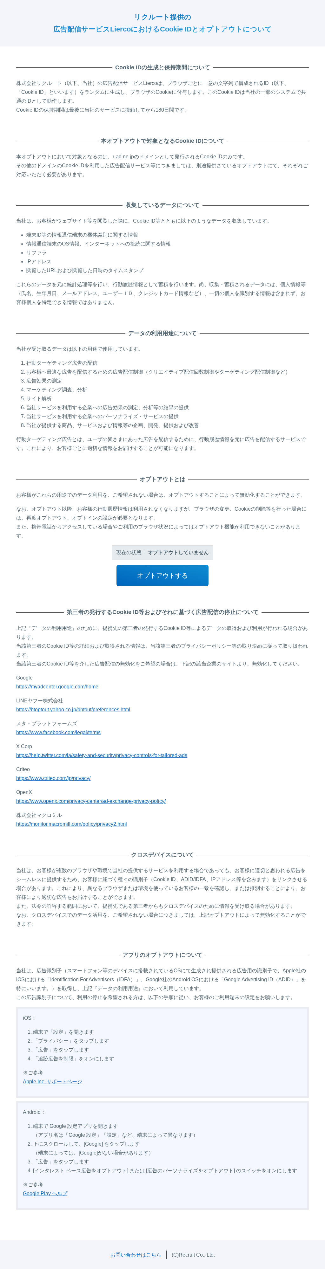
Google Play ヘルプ (45, 1193)
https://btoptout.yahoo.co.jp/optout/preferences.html (73, 709)
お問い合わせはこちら (135, 1255)
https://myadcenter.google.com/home (57, 686)
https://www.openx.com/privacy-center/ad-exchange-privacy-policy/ (91, 801)
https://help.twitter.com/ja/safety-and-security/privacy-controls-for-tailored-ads (101, 755)
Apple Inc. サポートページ (52, 1081)
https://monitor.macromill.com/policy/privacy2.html (71, 824)
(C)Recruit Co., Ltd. (193, 1255)
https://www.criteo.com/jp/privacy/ (53, 778)
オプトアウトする (162, 575)
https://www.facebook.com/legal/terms (58, 732)
